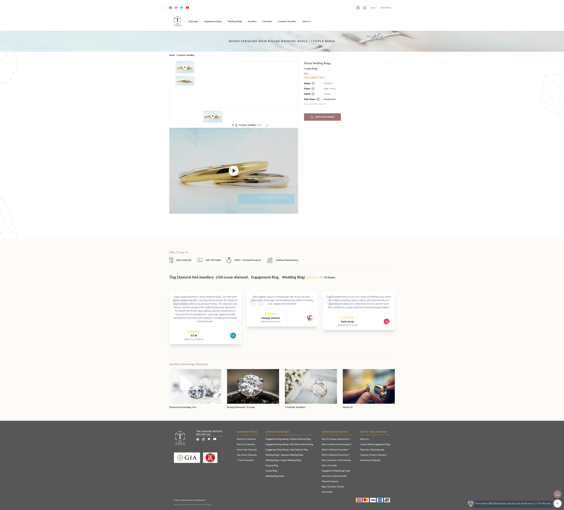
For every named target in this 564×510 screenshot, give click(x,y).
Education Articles (335, 487)
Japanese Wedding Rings (292, 455)
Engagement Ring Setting (277, 439)
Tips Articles (327, 492)
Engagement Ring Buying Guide (336, 471)
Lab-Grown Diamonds (247, 455)
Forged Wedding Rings (291, 460)
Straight (328, 83)
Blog (324, 487)
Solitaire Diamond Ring (300, 439)
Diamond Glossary (330, 481)
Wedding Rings (273, 455)
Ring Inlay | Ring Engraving (372, 450)
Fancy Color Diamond (247, 450)
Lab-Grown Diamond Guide (334, 476)
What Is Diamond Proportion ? (336, 455)
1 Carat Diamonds (245, 460)
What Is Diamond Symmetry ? (335, 450)
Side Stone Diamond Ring (301, 444)
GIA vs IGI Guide (329, 466)
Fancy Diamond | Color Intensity (336, 460)
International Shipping (370, 460)
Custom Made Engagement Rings (375, 444)
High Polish (330, 88)
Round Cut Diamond (246, 439)
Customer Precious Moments (373, 455)
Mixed (327, 94)
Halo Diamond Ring (299, 450)
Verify (209, 505)
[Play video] (233, 171)
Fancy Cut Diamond (246, 444)
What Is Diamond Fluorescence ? (337, 444)
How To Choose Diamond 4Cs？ (336, 439)
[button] (349, 117)
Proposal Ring (272, 466)
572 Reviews (329, 277)
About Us (364, 439)
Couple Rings (271, 471)
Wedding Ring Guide (275, 476)
